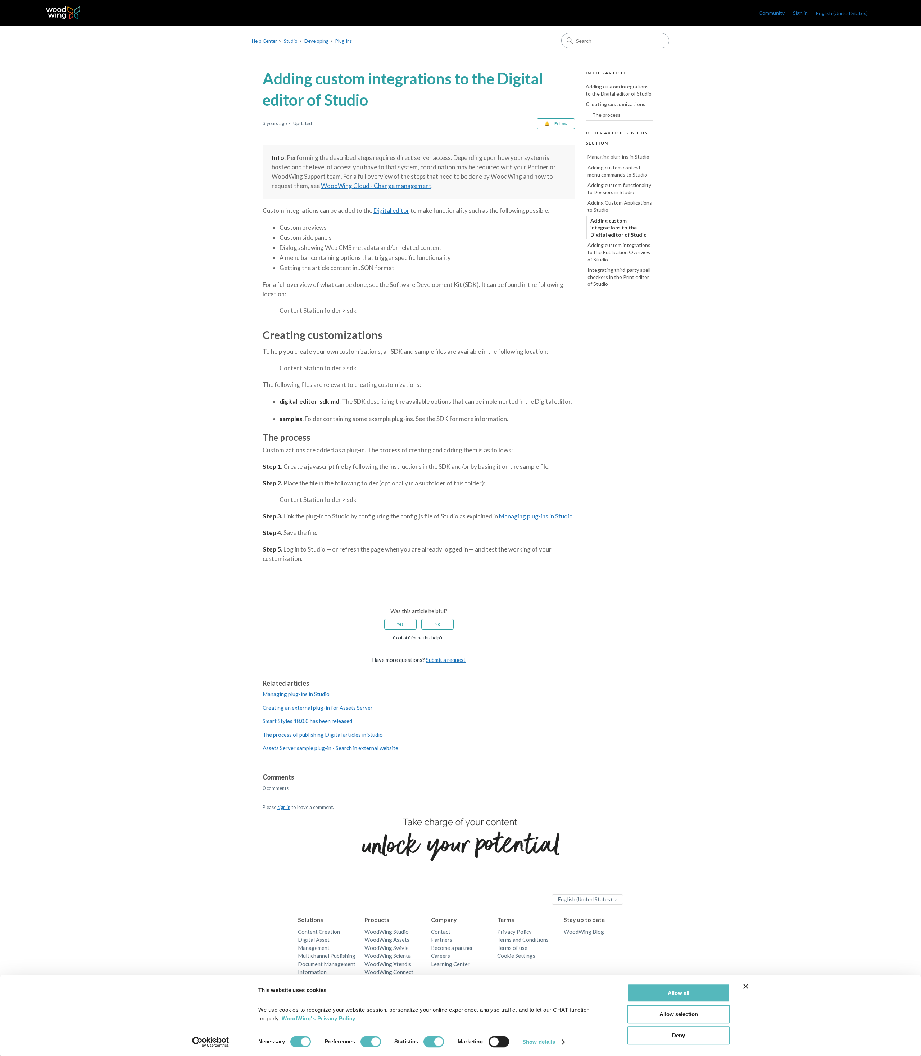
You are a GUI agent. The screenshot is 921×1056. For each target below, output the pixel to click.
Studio (291, 41)
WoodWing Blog (584, 931)
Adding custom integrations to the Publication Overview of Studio (619, 252)
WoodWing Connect (388, 972)
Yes (400, 624)
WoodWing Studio (386, 931)
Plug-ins (343, 41)
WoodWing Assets (386, 939)
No (437, 624)
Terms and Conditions (523, 939)
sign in (283, 807)
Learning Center (450, 964)
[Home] (63, 12)
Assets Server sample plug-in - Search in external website (330, 748)
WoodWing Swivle (386, 948)
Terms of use (512, 948)
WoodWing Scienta (387, 955)
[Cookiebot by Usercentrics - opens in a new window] (210, 1042)
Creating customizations (615, 104)
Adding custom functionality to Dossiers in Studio (619, 188)
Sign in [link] (800, 13)
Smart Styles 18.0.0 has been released (307, 721)
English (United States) (585, 899)
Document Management (326, 964)
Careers (440, 955)
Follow (560, 123)
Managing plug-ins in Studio (536, 516)
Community (772, 13)
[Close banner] (745, 986)
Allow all (678, 993)
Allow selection (678, 1014)
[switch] (370, 1041)
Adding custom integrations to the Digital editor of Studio (619, 90)
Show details (538, 1042)
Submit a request (446, 660)
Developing (316, 41)
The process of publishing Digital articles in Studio (323, 734)
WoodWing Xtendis (387, 964)
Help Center (264, 41)
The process (606, 115)
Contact (440, 931)
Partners (441, 939)
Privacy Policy (514, 931)
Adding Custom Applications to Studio (619, 206)
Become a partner (452, 948)
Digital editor (391, 210)
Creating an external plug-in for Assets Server (318, 707)
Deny (678, 1035)
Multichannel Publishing (326, 955)
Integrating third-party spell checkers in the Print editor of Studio (618, 277)
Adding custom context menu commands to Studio (617, 171)
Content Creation (319, 931)
